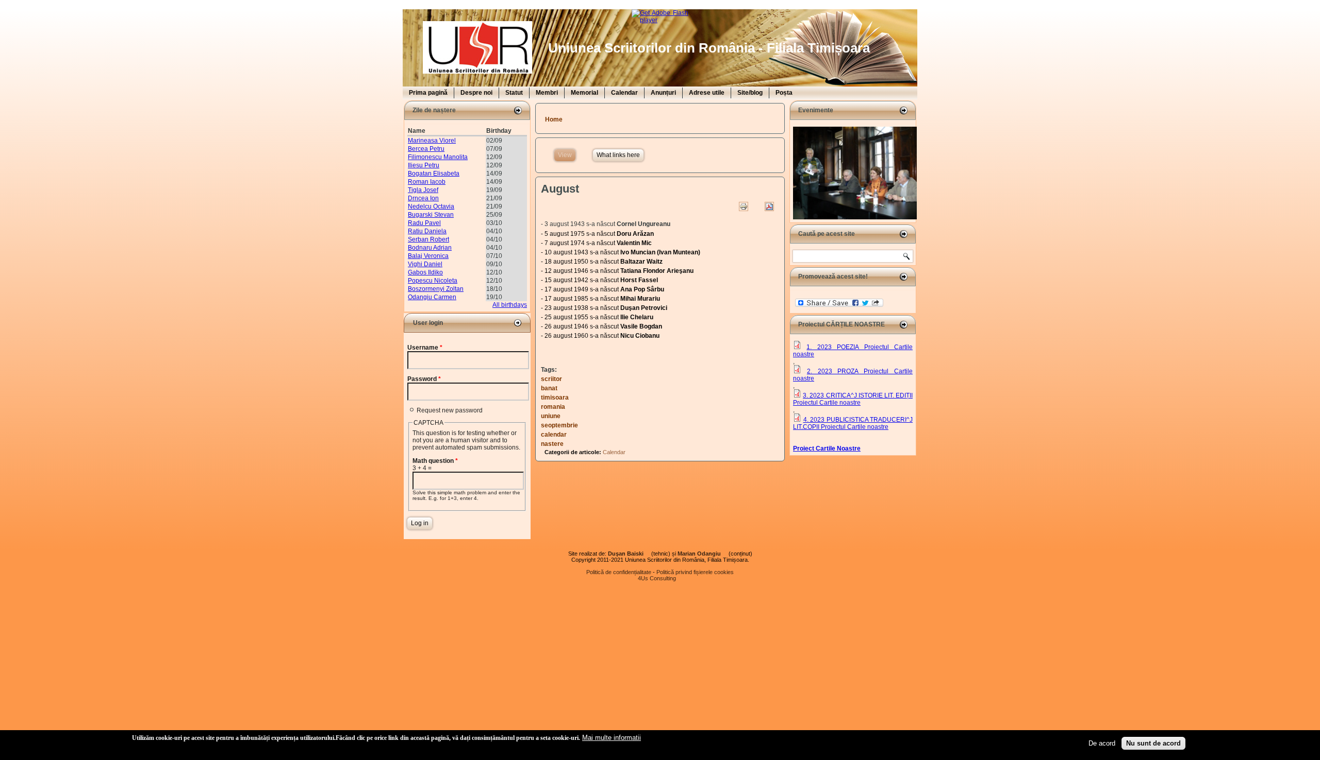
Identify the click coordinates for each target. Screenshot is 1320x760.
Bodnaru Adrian (430, 247)
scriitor (551, 379)
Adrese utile (706, 92)
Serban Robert (428, 239)
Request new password (450, 410)
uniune (550, 416)
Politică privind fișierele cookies (695, 572)
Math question (435, 460)
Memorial (584, 92)
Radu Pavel (424, 223)
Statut (514, 92)
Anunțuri (663, 92)
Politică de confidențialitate (618, 572)
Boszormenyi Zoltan (436, 288)
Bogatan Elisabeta (433, 173)
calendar (554, 434)
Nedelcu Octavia (431, 206)
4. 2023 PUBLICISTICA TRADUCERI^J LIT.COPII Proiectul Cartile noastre (853, 423)
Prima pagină (428, 92)
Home (554, 119)
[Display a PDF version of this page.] (769, 206)
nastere (552, 443)
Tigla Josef (423, 190)
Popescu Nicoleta (432, 280)
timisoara (555, 397)
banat (549, 388)
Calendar (624, 92)
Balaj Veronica (428, 256)
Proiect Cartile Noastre (827, 448)
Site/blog (750, 92)
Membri (547, 92)
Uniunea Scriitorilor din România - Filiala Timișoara (709, 48)
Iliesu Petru (423, 165)
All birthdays (509, 304)
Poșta (784, 92)
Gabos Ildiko (425, 272)
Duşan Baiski (629, 553)
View (566, 155)
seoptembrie (559, 425)
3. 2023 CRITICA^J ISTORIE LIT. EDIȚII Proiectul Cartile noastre (853, 399)
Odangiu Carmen (432, 297)
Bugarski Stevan (431, 214)
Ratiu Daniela (427, 231)
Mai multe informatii (611, 737)
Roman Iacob (427, 181)
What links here (618, 155)
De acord (1101, 743)
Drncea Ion (423, 198)
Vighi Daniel (425, 264)
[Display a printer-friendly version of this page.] (743, 206)
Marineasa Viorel (432, 140)
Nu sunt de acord (1153, 743)
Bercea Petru (426, 148)
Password (424, 379)
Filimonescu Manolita (438, 157)
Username (424, 347)
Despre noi (476, 92)
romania (553, 406)
